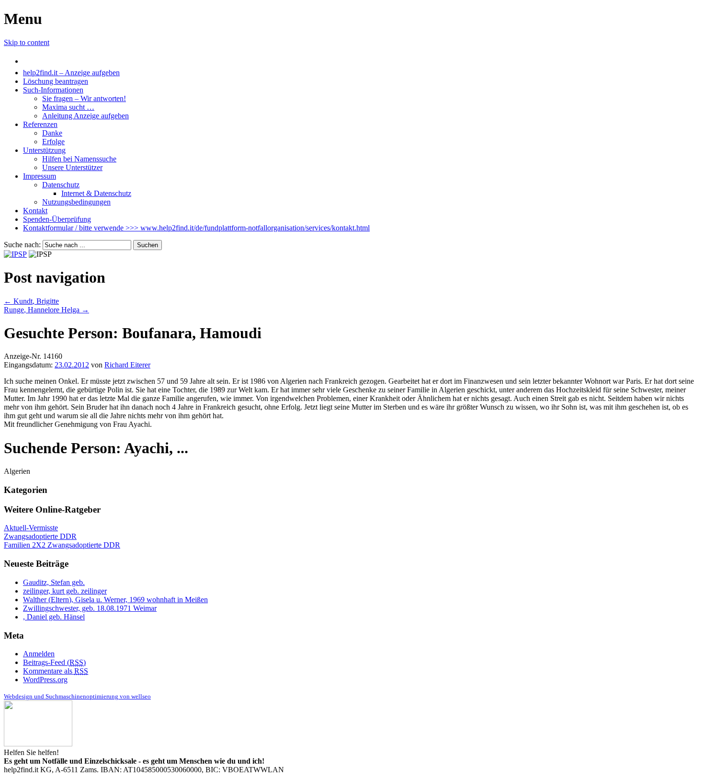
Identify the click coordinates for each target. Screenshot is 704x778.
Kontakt (35, 210)
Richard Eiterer (127, 365)
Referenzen (40, 124)
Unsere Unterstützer (72, 167)
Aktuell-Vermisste (31, 528)
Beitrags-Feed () (54, 662)
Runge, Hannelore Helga (46, 310)
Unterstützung (44, 150)
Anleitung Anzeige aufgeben (85, 116)
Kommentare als (55, 671)
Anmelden (39, 654)
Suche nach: (22, 244)
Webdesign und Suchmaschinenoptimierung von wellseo (77, 696)
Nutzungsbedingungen (76, 202)
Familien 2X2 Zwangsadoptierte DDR (62, 545)
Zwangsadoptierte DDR (40, 536)
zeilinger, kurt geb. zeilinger (65, 591)
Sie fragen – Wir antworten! (84, 98)
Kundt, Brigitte (31, 301)
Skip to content (26, 42)
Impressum (39, 176)
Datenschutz (60, 185)
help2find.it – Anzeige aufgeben (71, 73)
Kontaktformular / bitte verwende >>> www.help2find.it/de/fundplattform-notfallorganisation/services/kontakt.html (196, 228)
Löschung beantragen (55, 81)
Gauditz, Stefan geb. (54, 582)
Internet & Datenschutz (96, 193)
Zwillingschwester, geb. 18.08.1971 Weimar (90, 608)
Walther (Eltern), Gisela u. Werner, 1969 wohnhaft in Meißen (115, 599)
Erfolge (53, 141)
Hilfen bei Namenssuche (79, 159)
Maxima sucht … (68, 107)
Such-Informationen (53, 90)
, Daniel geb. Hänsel (54, 617)
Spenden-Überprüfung (57, 219)
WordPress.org (45, 679)
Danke (52, 133)
